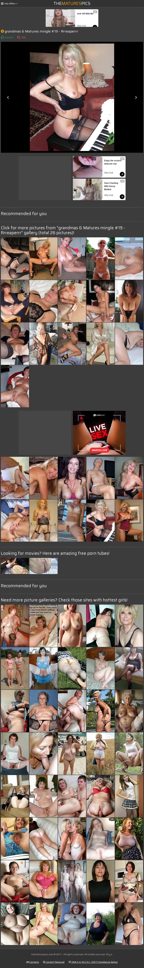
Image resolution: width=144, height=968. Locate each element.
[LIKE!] (2, 37)
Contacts (34, 962)
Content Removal (54, 962)
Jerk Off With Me (85, 13)
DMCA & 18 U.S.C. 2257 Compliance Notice (94, 962)
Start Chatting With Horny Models (111, 186)
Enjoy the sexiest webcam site (113, 162)
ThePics (72, 3)
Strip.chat (81, 26)
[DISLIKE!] (18, 37)
